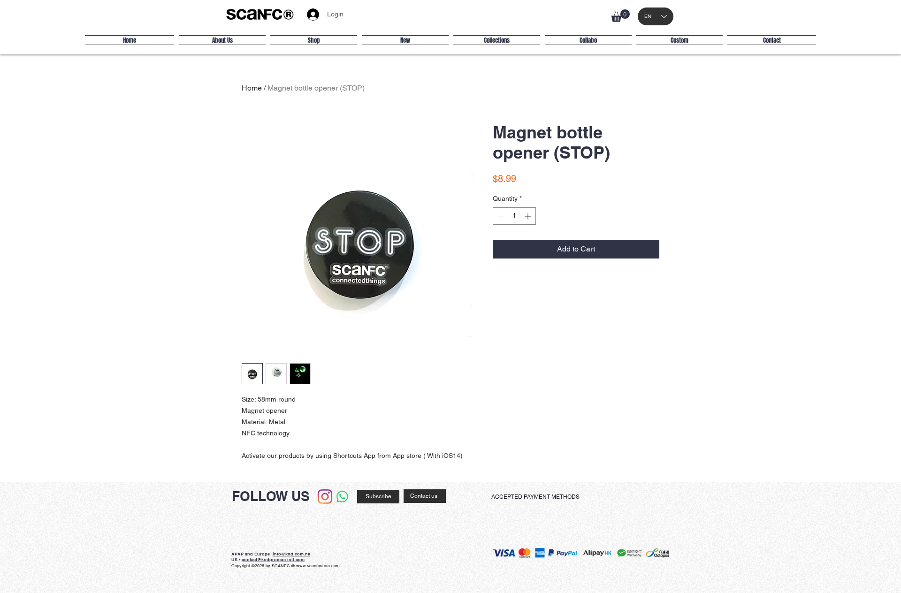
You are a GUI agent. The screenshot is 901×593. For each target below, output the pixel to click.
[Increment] (528, 216)
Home (252, 88)
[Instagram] (325, 496)
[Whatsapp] (342, 496)
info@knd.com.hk (291, 553)
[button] (620, 15)
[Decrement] (500, 216)
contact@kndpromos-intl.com (273, 559)
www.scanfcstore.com (318, 566)
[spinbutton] (514, 216)
